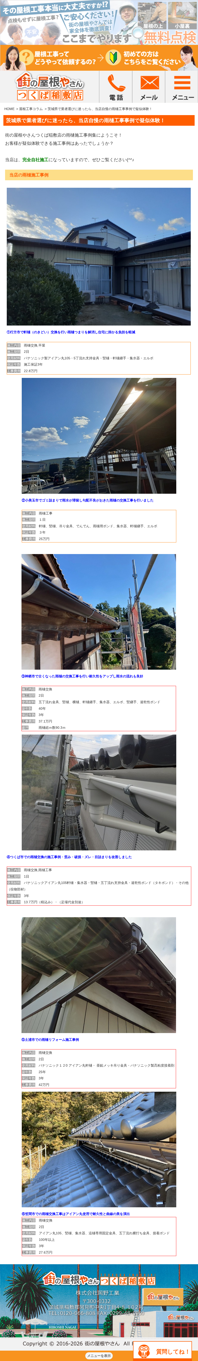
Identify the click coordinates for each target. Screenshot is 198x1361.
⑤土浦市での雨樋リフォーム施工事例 (50, 1040)
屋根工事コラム (31, 109)
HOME (9, 109)
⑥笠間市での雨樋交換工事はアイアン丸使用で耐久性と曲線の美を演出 (76, 1214)
